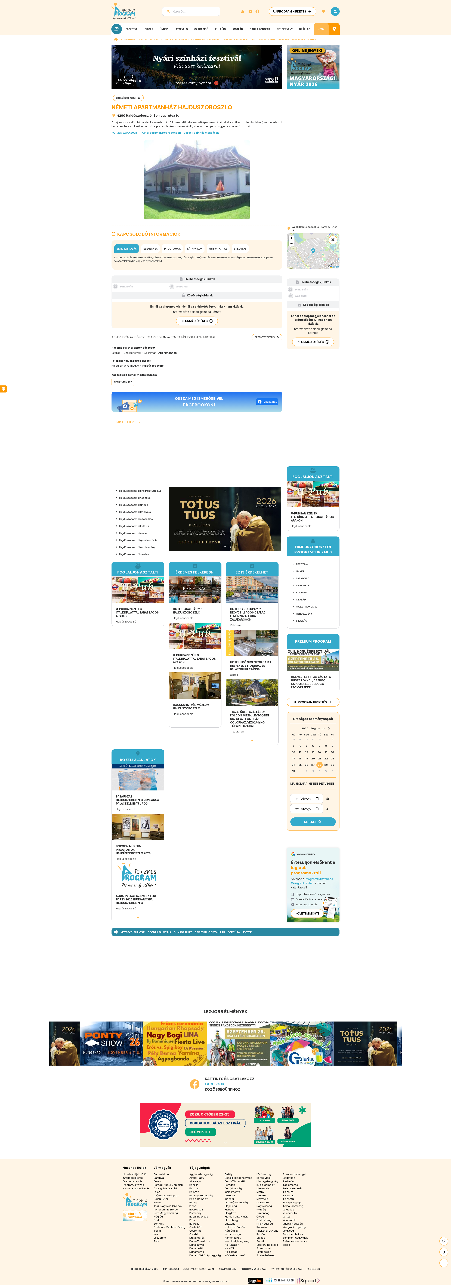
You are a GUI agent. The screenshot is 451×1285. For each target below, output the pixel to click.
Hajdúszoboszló (139, 115)
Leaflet (335, 266)
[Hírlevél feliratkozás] (242, 11)
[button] (313, 251)
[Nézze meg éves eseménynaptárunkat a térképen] (334, 29)
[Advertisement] (197, 457)
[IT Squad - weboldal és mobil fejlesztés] (308, 1281)
